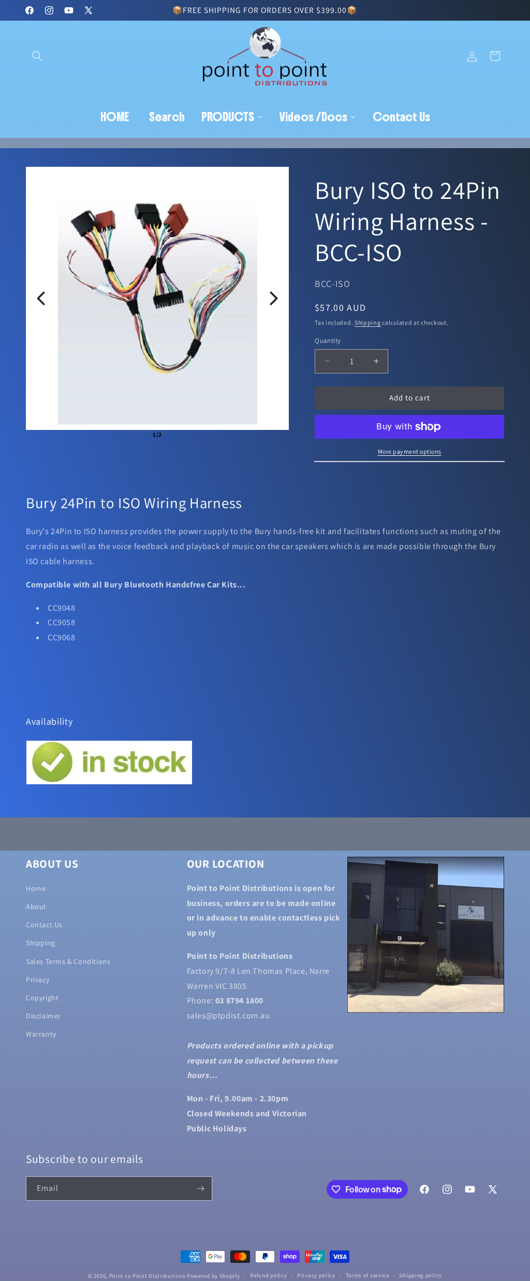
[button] (37, 56)
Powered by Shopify (213, 1275)
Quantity (328, 340)
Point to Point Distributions (147, 1275)
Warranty (41, 1034)
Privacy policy (316, 1275)
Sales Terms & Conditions (68, 961)
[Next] (274, 298)
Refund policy (268, 1275)
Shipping (368, 322)
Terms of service (367, 1275)
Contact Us (44, 924)
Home (36, 888)
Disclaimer (43, 1015)
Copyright (42, 997)
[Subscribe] (200, 1188)
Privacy (37, 979)
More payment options (409, 451)
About (36, 906)
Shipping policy (420, 1275)
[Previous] (41, 298)
